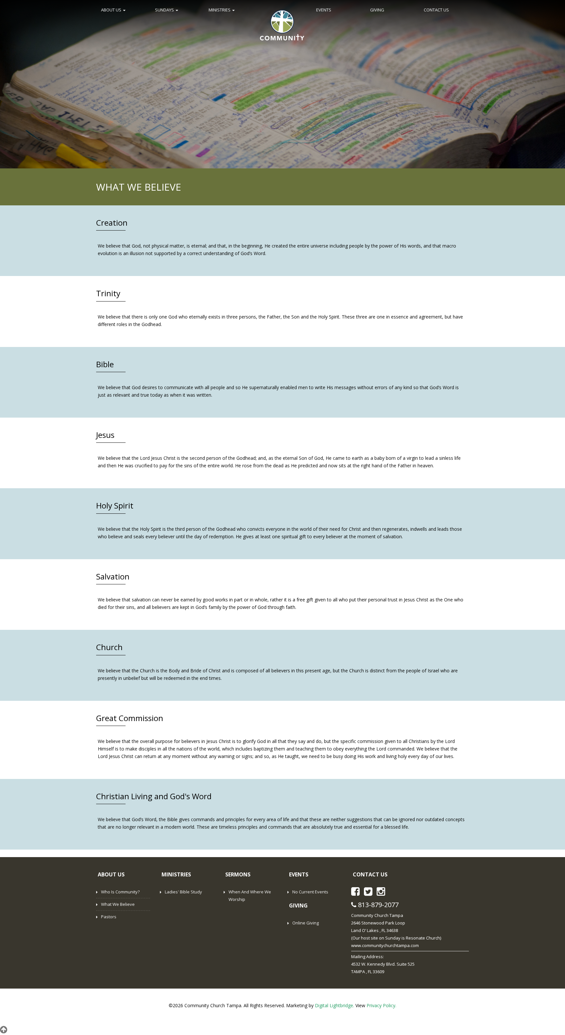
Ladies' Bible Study (183, 892)
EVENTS (323, 10)
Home (282, 24)
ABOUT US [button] (111, 10)
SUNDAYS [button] (165, 10)
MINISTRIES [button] (220, 10)
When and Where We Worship (250, 895)
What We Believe (118, 904)
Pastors (108, 917)
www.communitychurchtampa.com (385, 945)
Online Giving (305, 923)
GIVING (377, 10)
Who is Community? (120, 892)
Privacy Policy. (381, 1005)
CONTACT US (436, 10)
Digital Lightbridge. (334, 1005)
